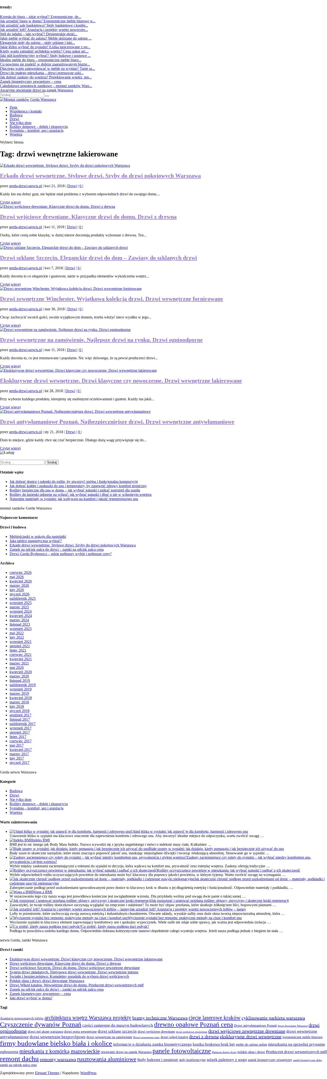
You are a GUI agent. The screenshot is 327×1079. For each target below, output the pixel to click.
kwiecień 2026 (21, 581)
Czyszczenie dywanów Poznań (40, 1024)
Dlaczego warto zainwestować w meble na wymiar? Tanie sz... (47, 68)
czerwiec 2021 (21, 655)
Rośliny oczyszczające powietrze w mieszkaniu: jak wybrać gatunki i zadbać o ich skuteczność (228, 870)
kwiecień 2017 (21, 750)
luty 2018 (17, 706)
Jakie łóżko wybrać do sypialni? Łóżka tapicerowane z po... (45, 47)
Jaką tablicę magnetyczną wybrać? (36, 541)
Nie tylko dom (20, 123)
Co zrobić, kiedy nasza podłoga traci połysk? (115, 926)
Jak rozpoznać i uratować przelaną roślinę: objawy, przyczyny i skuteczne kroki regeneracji (220, 901)
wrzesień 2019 (21, 689)
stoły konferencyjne (192, 1060)
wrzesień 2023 (21, 629)
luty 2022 (17, 637)
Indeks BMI (41, 840)
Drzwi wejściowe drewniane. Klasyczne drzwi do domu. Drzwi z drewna (88, 217)
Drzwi (14, 119)
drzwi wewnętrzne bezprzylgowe (57, 1037)
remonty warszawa (58, 1059)
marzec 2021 (19, 663)
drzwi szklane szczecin (117, 1031)
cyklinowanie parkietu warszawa (273, 1017)
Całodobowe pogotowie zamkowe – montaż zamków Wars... (46, 86)
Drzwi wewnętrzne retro (146, 1037)
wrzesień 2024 (21, 611)
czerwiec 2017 (21, 741)
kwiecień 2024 (21, 616)
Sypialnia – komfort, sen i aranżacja (36, 130)
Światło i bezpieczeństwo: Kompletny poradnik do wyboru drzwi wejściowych (69, 976)
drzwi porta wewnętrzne (80, 1031)
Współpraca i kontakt (26, 111)
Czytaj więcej (10, 202)
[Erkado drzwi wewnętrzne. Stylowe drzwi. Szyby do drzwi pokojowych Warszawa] (65, 165)
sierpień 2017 (20, 732)
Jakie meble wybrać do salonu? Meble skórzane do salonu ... (45, 38)
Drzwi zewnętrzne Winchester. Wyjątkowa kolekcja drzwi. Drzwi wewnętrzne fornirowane (111, 299)
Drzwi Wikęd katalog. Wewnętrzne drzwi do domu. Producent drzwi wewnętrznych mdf (77, 985)
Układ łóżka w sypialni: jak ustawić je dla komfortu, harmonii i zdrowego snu (189, 831)
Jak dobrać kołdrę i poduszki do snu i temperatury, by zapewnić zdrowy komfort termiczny (78, 486)
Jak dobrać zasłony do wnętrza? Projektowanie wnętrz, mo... (46, 77)
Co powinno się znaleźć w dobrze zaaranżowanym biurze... (45, 64)
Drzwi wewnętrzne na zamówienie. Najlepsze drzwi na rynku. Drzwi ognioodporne (101, 340)
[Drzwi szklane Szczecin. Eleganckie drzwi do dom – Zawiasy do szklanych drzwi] (64, 248)
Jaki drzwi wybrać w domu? (31, 998)
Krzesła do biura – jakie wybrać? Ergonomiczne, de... (40, 17)
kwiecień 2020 (21, 672)
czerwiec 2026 (21, 572)
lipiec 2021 (18, 650)
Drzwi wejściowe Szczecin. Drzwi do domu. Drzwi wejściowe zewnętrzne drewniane (75, 968)
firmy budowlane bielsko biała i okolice (56, 1043)
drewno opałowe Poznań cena (193, 1024)
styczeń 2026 (19, 594)
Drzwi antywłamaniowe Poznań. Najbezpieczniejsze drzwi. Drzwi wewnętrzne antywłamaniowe (117, 422)
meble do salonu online (251, 1044)
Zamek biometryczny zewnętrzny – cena (30, 81)
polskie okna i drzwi (251, 1052)
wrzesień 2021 (21, 642)
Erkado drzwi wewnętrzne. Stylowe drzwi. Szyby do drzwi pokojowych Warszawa (100, 176)
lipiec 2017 (18, 737)
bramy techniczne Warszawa (160, 1017)
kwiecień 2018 (21, 698)
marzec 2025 (19, 607)
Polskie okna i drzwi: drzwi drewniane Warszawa (47, 981)
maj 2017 (17, 745)
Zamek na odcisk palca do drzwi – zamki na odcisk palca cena (57, 549)
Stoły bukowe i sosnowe (157, 1059)
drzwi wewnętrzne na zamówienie (109, 1037)
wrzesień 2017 (21, 728)
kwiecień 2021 (21, 659)
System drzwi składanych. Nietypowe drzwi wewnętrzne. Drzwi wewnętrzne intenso (74, 972)
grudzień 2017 (20, 715)
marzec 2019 (19, 693)
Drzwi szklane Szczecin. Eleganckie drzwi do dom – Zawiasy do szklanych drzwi (98, 258)
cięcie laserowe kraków (215, 1018)
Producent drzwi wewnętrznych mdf (296, 1051)
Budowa (16, 115)
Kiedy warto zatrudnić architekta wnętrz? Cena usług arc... (44, 51)
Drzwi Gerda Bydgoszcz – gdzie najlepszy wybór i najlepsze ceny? (61, 554)
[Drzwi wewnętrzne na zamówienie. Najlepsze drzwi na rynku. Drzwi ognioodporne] (65, 330)
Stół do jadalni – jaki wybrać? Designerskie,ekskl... (38, 34)
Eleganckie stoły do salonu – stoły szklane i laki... (37, 43)
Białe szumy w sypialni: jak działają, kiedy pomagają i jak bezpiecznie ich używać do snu (216, 849)
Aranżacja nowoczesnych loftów (22, 1018)
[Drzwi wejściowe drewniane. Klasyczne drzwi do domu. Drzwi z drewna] (57, 206)
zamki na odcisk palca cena (18, 1065)
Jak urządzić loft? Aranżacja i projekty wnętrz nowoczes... (44, 30)
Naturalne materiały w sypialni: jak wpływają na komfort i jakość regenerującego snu (74, 499)
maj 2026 (17, 577)
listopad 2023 (20, 624)
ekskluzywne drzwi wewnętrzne (251, 1036)
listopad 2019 (20, 680)
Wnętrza (16, 134)
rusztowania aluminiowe (106, 1059)
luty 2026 (17, 590)
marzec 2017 (19, 754)
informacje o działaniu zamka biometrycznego (152, 1044)
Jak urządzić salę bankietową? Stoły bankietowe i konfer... (44, 25)
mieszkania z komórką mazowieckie (59, 1051)
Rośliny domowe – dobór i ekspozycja (39, 127)
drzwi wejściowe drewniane (156, 1031)
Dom (13, 107)
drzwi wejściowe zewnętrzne (191, 1032)
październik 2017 (23, 724)
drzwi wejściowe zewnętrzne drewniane (246, 1031)
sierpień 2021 (20, 646)
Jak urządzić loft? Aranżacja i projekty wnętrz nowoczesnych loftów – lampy (188, 909)
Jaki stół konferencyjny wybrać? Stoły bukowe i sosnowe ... (45, 56)
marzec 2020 (19, 676)
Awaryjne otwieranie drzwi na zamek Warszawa (36, 90)
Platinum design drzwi (224, 1052)
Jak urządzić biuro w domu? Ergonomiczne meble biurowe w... (48, 21)
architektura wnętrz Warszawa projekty (88, 1018)
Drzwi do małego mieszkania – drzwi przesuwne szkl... (42, 73)
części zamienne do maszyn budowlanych (117, 1025)
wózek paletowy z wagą (227, 1059)
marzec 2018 (19, 702)
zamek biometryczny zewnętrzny (270, 1060)
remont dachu (19, 1058)
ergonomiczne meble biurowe (302, 1037)
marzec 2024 (19, 620)
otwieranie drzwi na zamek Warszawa (126, 1052)
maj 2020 (17, 667)
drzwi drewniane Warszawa (293, 1026)
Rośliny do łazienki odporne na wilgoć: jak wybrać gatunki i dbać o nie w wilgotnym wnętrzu (81, 494)
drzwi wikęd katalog (174, 1037)
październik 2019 (23, 685)
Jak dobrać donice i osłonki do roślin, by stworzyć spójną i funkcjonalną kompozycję (74, 482)
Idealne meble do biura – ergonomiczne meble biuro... (40, 60)
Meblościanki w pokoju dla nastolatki (38, 536)
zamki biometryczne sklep (307, 1060)
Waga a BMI (42, 892)
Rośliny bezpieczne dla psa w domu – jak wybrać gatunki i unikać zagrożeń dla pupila (75, 490)
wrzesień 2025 (21, 603)
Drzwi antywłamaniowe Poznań (255, 1025)
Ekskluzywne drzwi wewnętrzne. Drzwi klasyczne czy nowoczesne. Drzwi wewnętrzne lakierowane (121, 381)
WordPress (88, 1073)
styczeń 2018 (19, 711)
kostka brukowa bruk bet (214, 1044)
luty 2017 (17, 758)
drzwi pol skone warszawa (45, 1031)
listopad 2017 (20, 719)
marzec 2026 (19, 585)
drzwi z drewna (204, 1036)
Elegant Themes (47, 1073)
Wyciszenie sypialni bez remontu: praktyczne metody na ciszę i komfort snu (185, 918)
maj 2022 (17, 633)
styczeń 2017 (19, 763)
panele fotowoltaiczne (181, 1051)
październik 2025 (23, 598)
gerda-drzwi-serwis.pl (25, 186)
